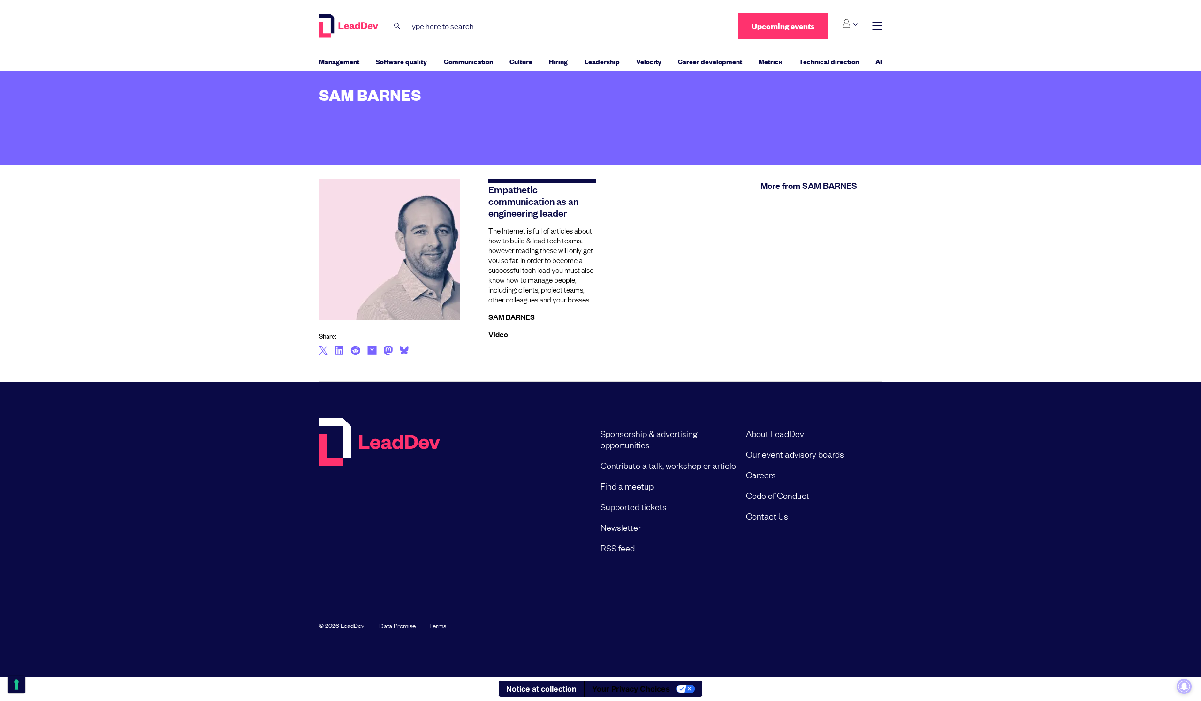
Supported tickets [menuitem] (633, 506)
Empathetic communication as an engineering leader (533, 200)
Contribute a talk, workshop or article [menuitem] (668, 465)
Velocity (648, 61)
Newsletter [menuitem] (620, 527)
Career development (710, 61)
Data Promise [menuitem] (397, 625)
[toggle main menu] (877, 26)
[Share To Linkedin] (339, 351)
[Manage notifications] (1184, 686)
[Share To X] (323, 351)
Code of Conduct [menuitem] (777, 495)
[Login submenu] (850, 24)
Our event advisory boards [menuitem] (795, 454)
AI (878, 61)
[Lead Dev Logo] (349, 26)
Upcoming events (783, 26)
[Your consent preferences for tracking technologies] (16, 684)
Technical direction (829, 61)
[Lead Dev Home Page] (379, 490)
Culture (520, 61)
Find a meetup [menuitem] (627, 485)
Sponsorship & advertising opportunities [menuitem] (648, 439)
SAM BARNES (511, 316)
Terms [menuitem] (437, 625)
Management (339, 61)
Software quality (401, 61)
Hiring (558, 61)
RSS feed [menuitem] (617, 547)
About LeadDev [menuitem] (775, 433)
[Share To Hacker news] (372, 351)
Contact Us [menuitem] (767, 515)
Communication (468, 61)
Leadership (602, 61)
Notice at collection (541, 688)
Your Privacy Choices (631, 688)
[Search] (397, 26)
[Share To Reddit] (355, 351)
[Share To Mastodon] (388, 351)
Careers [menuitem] (761, 474)
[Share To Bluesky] (404, 351)
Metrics (770, 61)
